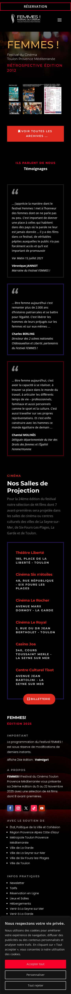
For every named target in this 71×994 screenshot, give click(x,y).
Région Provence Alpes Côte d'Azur (34, 832)
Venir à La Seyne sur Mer (27, 909)
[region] (35, 955)
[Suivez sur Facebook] (10, 808)
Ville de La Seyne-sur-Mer (27, 853)
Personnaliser (35, 975)
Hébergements (20, 904)
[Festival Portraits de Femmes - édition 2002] (35, 114)
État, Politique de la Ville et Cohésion (35, 827)
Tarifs (13, 888)
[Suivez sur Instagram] (18, 808)
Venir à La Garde (21, 914)
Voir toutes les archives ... (36, 133)
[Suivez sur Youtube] (42, 808)
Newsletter (17, 883)
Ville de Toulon (20, 863)
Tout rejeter (35, 985)
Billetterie (40, 699)
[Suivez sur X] (26, 808)
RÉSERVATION (35, 6)
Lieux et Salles (19, 898)
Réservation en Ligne (24, 893)
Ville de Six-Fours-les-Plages (29, 858)
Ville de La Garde (22, 848)
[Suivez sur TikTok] (34, 808)
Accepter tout (35, 964)
